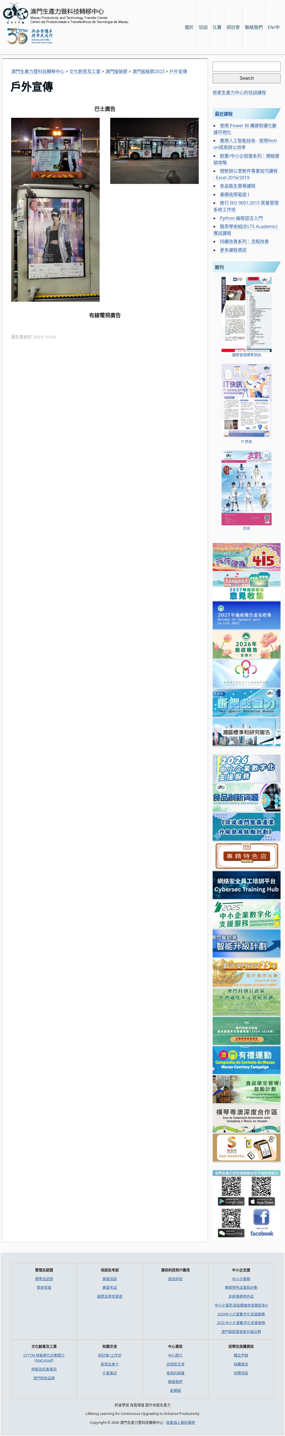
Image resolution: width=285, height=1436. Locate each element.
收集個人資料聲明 (180, 1422)
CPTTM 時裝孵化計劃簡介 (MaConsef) (44, 1358)
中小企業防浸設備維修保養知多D (241, 1305)
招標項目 (241, 1372)
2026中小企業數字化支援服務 (241, 1314)
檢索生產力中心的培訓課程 (239, 92)
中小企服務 (241, 1278)
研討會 (233, 27)
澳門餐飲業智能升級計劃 (241, 1331)
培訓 (203, 27)
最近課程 (224, 114)
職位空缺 (241, 1355)
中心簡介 (175, 1355)
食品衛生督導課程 (237, 186)
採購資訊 (241, 1364)
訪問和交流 (175, 1364)
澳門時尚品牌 (44, 1377)
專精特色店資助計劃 (241, 1287)
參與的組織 (175, 1372)
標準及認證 (44, 1278)
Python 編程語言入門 (241, 218)
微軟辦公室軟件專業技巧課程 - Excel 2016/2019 (245, 174)
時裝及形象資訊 (44, 1369)
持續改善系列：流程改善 (244, 241)
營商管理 (44, 1287)
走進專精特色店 (241, 1296)
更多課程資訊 (233, 250)
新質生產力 (110, 1364)
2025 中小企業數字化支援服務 (241, 1322)
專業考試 (109, 1287)
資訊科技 (175, 1278)
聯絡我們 (175, 1381)
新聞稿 (175, 1390)
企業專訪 (109, 1372)
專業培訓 (109, 1278)
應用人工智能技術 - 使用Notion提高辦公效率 (245, 144)
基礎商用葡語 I (234, 194)
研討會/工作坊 (109, 1355)
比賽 (217, 27)
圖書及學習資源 (109, 1296)
